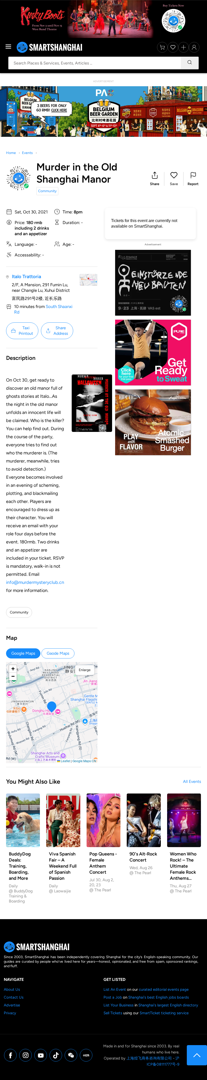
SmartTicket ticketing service (164, 1013)
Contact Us (13, 997)
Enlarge (85, 670)
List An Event (115, 989)
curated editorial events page (164, 989)
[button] (155, 179)
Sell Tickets (113, 1013)
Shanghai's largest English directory (168, 1005)
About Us (12, 989)
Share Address (61, 330)
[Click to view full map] (88, 280)
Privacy (10, 1013)
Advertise (12, 1005)
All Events (192, 781)
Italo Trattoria (26, 276)
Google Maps (23, 653)
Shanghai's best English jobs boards (158, 997)
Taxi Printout (26, 330)
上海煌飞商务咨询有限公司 (149, 1058)
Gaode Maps (58, 653)
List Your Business (119, 1005)
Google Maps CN (84, 761)
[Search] (189, 63)
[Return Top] (197, 1055)
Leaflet (65, 761)
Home (11, 153)
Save (174, 184)
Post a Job (113, 997)
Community (47, 191)
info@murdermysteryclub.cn (35, 582)
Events (27, 153)
